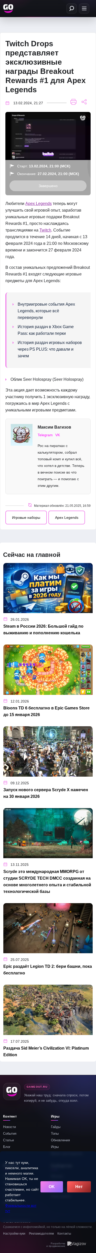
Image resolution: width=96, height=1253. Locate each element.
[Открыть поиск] (71, 8)
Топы (55, 1133)
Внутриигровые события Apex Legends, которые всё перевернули (46, 311)
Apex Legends (38, 203)
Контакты (64, 1233)
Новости (9, 1127)
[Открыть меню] (84, 8)
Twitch (45, 230)
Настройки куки (14, 1233)
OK (52, 1187)
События (9, 1133)
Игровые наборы (26, 517)
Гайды (55, 1127)
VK (57, 435)
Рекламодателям (41, 1233)
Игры (55, 1147)
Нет (79, 1187)
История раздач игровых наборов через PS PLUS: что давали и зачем (50, 349)
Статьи (8, 1140)
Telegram (45, 435)
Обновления (60, 1140)
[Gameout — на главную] (9, 8)
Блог (6, 1147)
